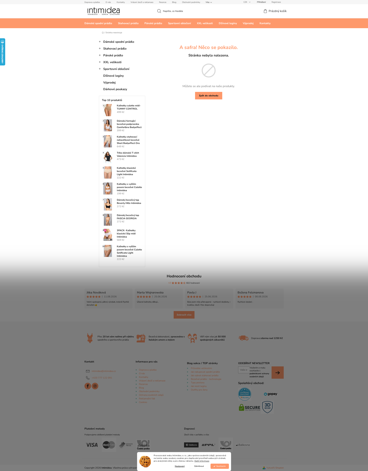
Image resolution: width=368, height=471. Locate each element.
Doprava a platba (92, 2)
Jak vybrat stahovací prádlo (204, 375)
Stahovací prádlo (115, 49)
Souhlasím (221, 466)
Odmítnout (199, 466)
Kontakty (121, 2)
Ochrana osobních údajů (151, 395)
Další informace (201, 461)
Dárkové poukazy (115, 89)
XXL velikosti (112, 62)
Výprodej (109, 82)
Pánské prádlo (113, 55)
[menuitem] (98, 23)
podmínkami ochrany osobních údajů (259, 375)
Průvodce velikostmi (201, 368)
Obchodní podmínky (191, 2)
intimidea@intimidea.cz (104, 371)
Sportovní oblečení (116, 69)
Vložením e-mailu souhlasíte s (259, 372)
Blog (174, 2)
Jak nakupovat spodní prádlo (205, 371)
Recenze (162, 2)
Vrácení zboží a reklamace (142, 2)
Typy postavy (197, 382)
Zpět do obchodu (208, 95)
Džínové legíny (113, 76)
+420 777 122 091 (102, 377)
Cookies (143, 402)
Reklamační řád (147, 398)
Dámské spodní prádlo (118, 42)
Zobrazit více (184, 314)
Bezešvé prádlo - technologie (206, 379)
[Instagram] (95, 386)
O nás (108, 2)
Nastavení (180, 466)
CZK (246, 2)
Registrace (276, 2)
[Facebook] (87, 386)
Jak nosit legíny (199, 386)
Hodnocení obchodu (184, 276)
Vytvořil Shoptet (275, 467)
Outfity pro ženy (199, 389)
